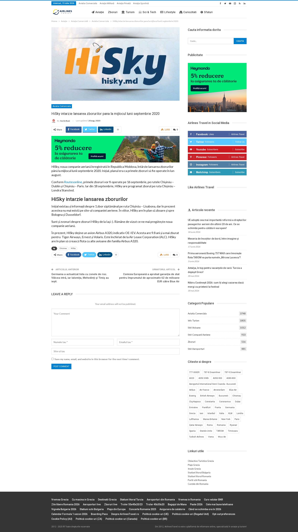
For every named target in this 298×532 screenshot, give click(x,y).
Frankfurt (206, 407)
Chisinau (63, 248)
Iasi (201, 413)
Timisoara (233, 431)
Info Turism (193, 320)
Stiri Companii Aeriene (199, 334)
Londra (240, 413)
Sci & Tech (149, 12)
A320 (191, 378)
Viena (211, 437)
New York (225, 419)
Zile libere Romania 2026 (65, 504)
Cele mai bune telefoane (219, 504)
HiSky (73, 248)
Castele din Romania (198, 484)
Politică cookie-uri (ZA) (89, 519)
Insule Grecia (194, 468)
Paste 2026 (196, 504)
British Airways (207, 396)
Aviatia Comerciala (88, 3)
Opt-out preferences (223, 514)
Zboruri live (110, 504)
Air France (204, 390)
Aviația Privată (124, 3)
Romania (221, 425)
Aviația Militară (107, 3)
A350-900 (217, 378)
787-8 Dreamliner (212, 372)
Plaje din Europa (116, 509)
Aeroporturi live (92, 504)
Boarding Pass (99, 514)
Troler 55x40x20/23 (132, 504)
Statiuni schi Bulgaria (92, 509)
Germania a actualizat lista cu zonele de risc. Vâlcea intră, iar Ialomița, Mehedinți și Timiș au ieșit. (80, 278)
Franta (218, 407)
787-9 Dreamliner (233, 372)
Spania (192, 431)
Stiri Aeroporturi (196, 348)
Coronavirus (225, 401)
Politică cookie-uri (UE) (155, 514)
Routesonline (73, 182)
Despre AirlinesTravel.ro (125, 514)
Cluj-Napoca (195, 401)
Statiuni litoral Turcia (131, 499)
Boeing (192, 396)
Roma (210, 425)
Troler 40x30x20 (155, 504)
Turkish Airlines (196, 437)
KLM (230, 413)
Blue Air (233, 390)
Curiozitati (189, 12)
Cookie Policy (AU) (61, 519)
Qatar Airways (196, 425)
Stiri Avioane (194, 327)
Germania (230, 407)
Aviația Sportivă (141, 3)
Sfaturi (208, 12)
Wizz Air (222, 437)
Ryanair (233, 425)
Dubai (237, 401)
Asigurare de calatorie (172, 509)
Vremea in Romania (189, 499)
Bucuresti (223, 396)
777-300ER (194, 372)
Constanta (210, 401)
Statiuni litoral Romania (199, 476)
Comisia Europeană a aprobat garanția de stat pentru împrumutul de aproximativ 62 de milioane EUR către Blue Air (149, 278)
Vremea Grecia (59, 499)
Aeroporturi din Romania (161, 499)
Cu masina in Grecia (83, 499)
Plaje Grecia (194, 465)
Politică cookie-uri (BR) (154, 519)
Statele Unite (206, 431)
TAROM (220, 431)
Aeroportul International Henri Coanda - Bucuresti (212, 384)
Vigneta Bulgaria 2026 (63, 509)
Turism (130, 12)
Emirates (193, 407)
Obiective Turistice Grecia (201, 461)
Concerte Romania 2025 (142, 509)
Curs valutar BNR (213, 499)
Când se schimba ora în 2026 (204, 509)
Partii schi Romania (197, 480)
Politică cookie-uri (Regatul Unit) (190, 514)
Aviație (99, 12)
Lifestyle (169, 12)
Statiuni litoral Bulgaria (199, 472)
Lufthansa (194, 419)
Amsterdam (219, 390)
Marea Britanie (210, 419)
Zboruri (112, 12)
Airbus (192, 390)
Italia (221, 413)
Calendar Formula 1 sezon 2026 (69, 514)
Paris (237, 419)
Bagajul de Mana (177, 504)
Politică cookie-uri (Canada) (121, 519)
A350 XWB (203, 378)
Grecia (192, 413)
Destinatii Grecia (107, 499)
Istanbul (211, 413)
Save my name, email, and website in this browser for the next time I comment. (97, 359)
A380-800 (231, 378)
